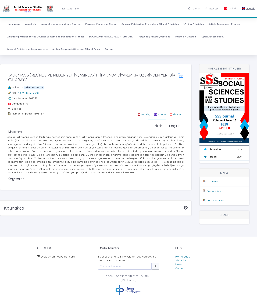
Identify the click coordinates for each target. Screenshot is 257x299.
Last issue (212, 181)
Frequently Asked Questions (153, 36)
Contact (109, 49)
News (178, 264)
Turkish (233, 8)
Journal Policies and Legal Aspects (27, 49)
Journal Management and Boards (60, 24)
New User (213, 8)
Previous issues (215, 191)
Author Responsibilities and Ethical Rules (76, 49)
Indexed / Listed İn (186, 36)
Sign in (196, 8)
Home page (13, 24)
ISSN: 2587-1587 (70, 8)
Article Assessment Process (224, 24)
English (250, 8)
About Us (30, 24)
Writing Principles (194, 24)
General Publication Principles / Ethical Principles (150, 24)
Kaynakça (14, 208)
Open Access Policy (212, 36)
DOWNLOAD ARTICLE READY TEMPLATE (111, 36)
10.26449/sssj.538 (28, 93)
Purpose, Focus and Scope (100, 24)
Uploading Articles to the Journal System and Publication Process (45, 36)
